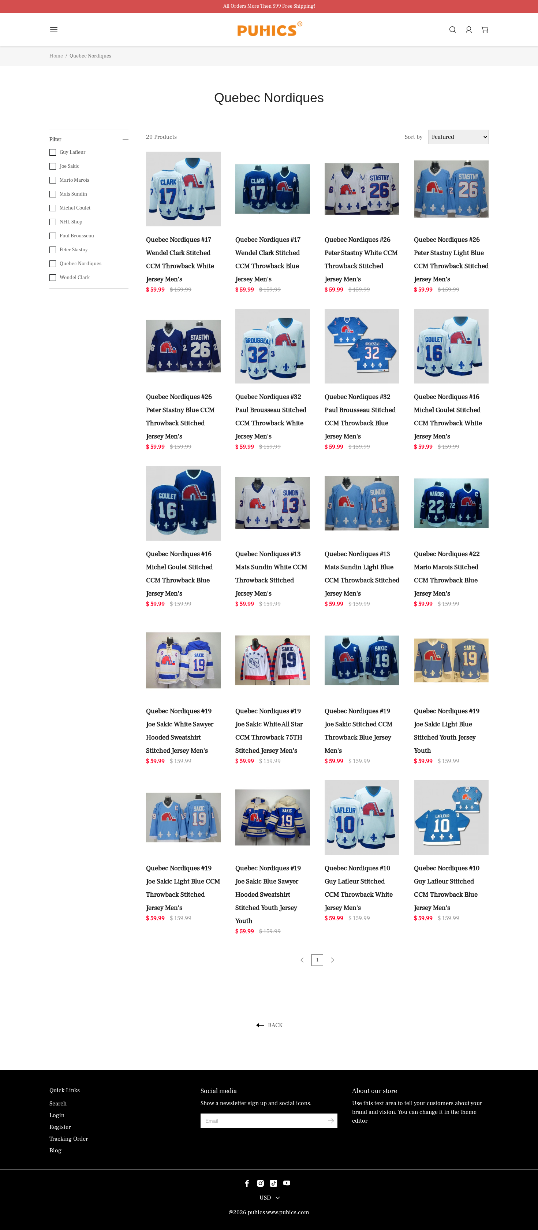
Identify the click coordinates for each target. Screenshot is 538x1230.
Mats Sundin (73, 194)
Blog (55, 1150)
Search (58, 1103)
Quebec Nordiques (80, 263)
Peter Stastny (74, 250)
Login (56, 1115)
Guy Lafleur (73, 152)
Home (56, 56)
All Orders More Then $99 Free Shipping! (269, 6)
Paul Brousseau (77, 236)
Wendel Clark (75, 277)
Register (60, 1127)
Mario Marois (74, 180)
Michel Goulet (75, 208)
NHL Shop (71, 222)
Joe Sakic (69, 166)
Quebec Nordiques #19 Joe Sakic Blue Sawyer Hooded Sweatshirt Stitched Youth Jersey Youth (268, 894)
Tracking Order (68, 1138)
